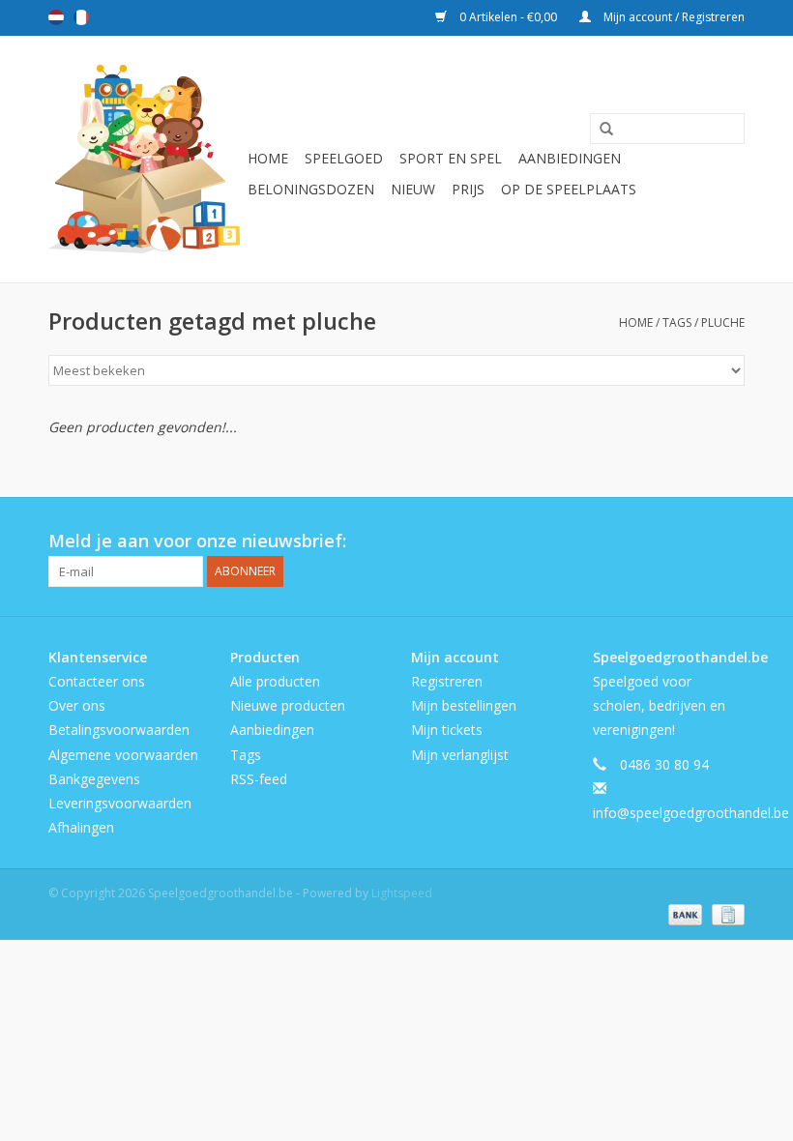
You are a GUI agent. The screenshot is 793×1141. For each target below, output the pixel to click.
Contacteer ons (96, 681)
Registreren (447, 681)
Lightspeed (401, 893)
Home (268, 158)
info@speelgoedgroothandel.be (691, 813)
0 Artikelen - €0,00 (508, 17)
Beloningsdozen (311, 189)
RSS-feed (258, 779)
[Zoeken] (599, 129)
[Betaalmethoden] (683, 913)
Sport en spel (450, 158)
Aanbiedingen (569, 158)
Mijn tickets (447, 729)
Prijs (468, 189)
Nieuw (413, 189)
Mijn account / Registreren (673, 17)
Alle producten (275, 681)
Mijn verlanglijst (460, 755)
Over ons (76, 705)
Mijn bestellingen (463, 705)
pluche (723, 322)
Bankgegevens (94, 779)
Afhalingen (81, 827)
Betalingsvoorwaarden (119, 729)
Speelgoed (344, 158)
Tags (676, 322)
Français (81, 17)
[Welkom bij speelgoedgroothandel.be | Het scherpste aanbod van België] (145, 159)
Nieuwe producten (287, 705)
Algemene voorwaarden (123, 755)
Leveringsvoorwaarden (119, 803)
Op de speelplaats (568, 189)
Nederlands (56, 17)
